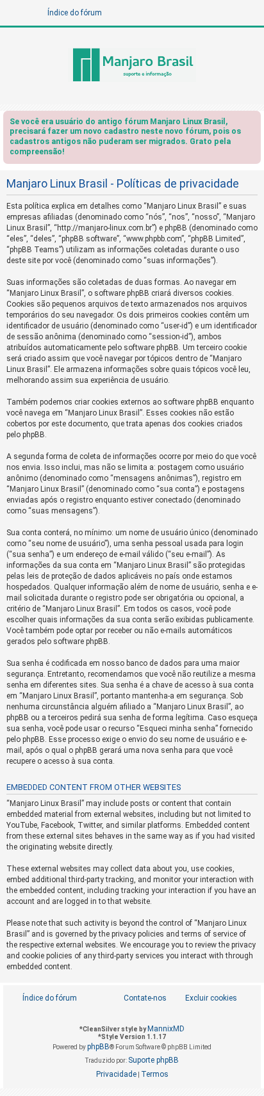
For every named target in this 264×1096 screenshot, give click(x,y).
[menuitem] (204, 998)
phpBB (98, 1046)
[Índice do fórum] (132, 66)
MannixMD (166, 1028)
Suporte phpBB (153, 1060)
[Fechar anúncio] (252, 123)
